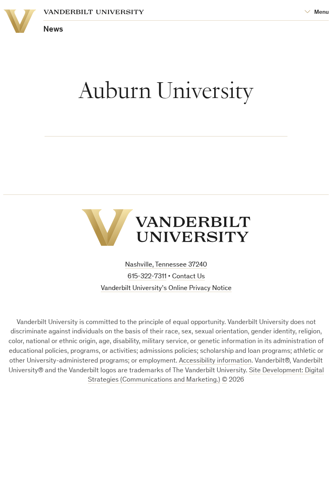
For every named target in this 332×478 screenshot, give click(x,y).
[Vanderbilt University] (166, 227)
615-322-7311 (147, 276)
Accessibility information (215, 361)
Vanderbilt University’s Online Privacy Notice (166, 288)
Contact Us (188, 276)
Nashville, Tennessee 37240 (166, 265)
